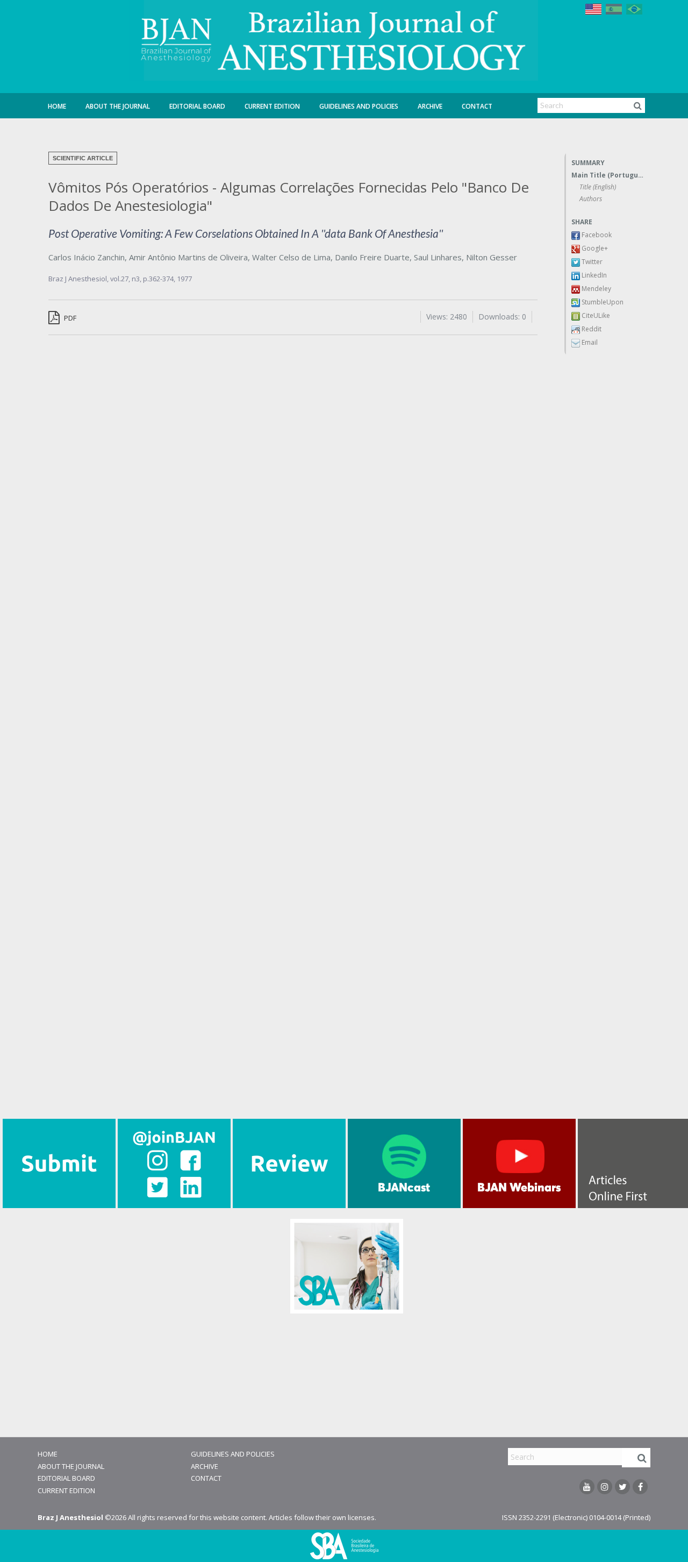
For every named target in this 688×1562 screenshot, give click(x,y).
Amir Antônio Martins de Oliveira (188, 257)
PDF (69, 318)
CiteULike (595, 315)
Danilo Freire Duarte (372, 257)
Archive (430, 106)
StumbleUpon (602, 302)
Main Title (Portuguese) (608, 175)
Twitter (591, 261)
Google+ (594, 248)
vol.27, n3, (126, 278)
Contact (477, 106)
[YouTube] (586, 1486)
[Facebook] (640, 1486)
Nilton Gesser (491, 257)
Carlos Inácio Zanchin (86, 257)
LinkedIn (593, 275)
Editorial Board (197, 106)
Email (589, 342)
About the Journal (117, 106)
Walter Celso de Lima (291, 257)
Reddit (590, 328)
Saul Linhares (438, 257)
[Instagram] (604, 1486)
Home (57, 106)
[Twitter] (622, 1486)
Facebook (596, 234)
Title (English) (597, 186)
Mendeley (595, 288)
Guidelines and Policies (358, 106)
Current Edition (272, 106)
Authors (590, 198)
